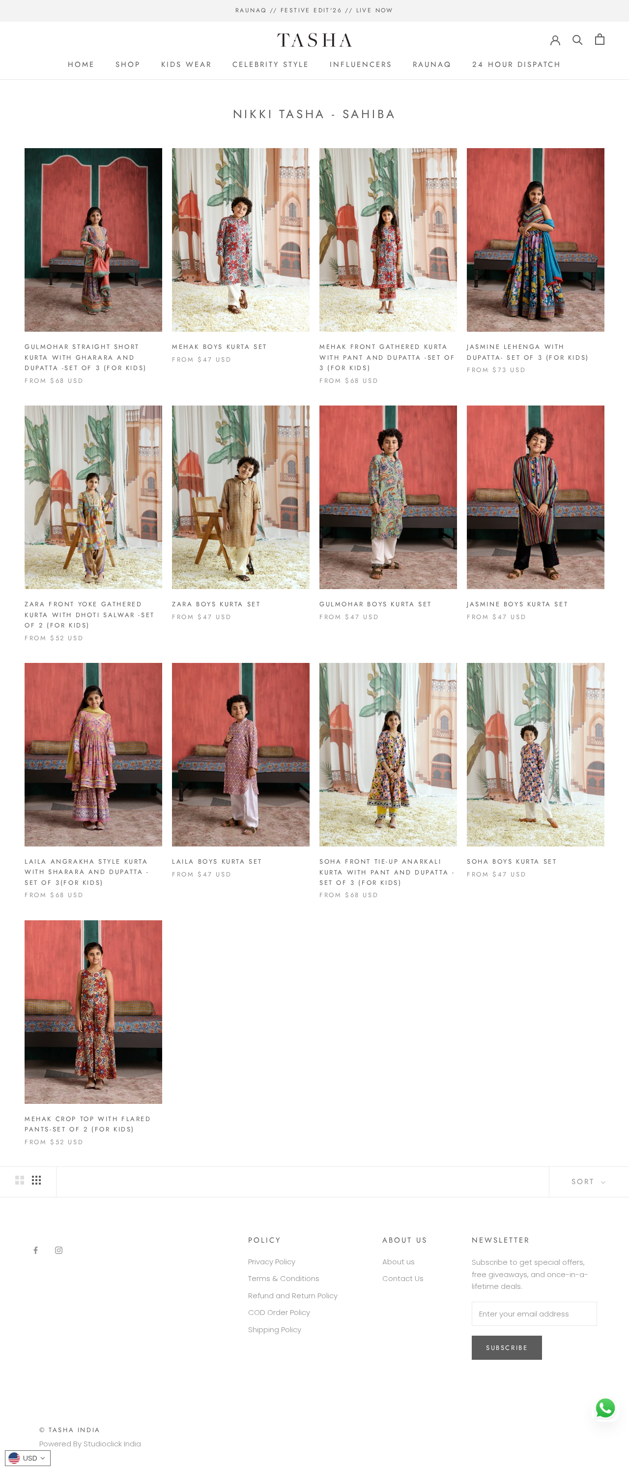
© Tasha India (70, 1430)
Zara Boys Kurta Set (216, 604)
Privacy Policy (271, 1261)
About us (398, 1261)
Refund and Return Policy (293, 1295)
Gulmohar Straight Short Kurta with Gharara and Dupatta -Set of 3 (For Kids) (86, 357)
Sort (585, 1181)
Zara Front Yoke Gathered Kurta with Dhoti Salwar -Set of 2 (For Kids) (90, 614)
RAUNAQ (432, 64)
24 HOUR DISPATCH (516, 64)
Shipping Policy (274, 1329)
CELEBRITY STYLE (270, 64)
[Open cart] (599, 39)
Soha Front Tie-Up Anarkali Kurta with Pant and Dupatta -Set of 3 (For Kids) (387, 872)
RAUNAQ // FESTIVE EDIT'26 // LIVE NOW (314, 10)
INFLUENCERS (361, 64)
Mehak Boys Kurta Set (219, 346)
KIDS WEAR (186, 64)
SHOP (128, 64)
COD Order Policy (279, 1312)
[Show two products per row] (19, 1180)
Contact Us (403, 1278)
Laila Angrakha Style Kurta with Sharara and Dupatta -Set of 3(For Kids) (87, 872)
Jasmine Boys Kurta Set (517, 604)
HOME (81, 64)
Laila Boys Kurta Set (217, 861)
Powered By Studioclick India (90, 1444)
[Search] (577, 39)
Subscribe (507, 1347)
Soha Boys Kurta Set (512, 861)
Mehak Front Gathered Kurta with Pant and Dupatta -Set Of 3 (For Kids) (387, 357)
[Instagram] (58, 1250)
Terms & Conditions (283, 1278)
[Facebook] (35, 1250)
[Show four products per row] (36, 1180)
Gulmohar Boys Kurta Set (375, 604)
